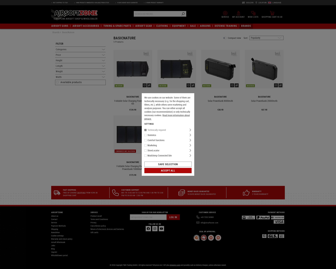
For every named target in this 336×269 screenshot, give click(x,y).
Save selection (168, 164)
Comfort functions (156, 140)
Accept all (168, 170)
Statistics (152, 135)
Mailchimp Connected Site (160, 155)
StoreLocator (153, 150)
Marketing (152, 145)
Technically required (157, 129)
